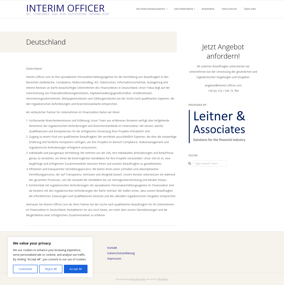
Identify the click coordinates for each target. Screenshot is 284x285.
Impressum (114, 258)
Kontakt (112, 248)
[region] (50, 257)
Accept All (76, 269)
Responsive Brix (138, 279)
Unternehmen (183, 9)
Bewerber (208, 9)
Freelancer (229, 9)
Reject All (51, 269)
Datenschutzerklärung (121, 253)
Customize (25, 269)
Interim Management (150, 9)
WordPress (163, 279)
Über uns (250, 9)
